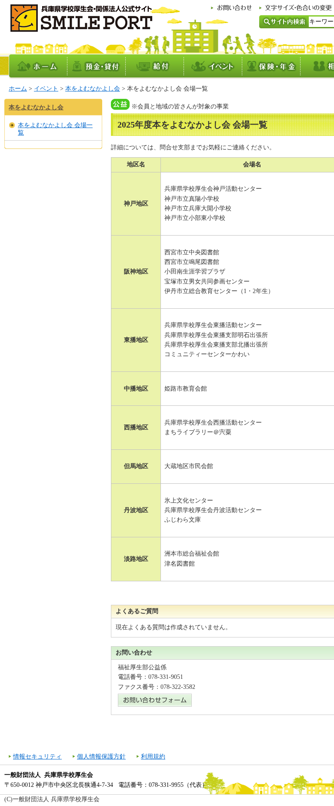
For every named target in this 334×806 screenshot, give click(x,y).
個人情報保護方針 (101, 756)
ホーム (18, 88)
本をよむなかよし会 (92, 88)
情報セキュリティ (37, 756)
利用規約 (153, 756)
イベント (46, 88)
